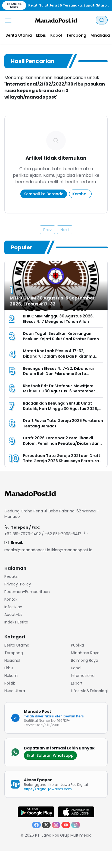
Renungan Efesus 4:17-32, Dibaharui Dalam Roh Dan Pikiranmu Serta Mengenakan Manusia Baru (58, 374)
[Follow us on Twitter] (46, 825)
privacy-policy (17, 584)
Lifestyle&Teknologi (89, 691)
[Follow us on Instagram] (56, 825)
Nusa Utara (14, 691)
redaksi (11, 576)
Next (64, 229)
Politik (9, 683)
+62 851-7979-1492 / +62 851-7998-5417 (42, 534)
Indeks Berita (16, 622)
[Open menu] (8, 20)
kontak (10, 599)
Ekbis (8, 668)
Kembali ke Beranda (44, 194)
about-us (13, 614)
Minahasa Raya (85, 652)
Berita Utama (16, 645)
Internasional (83, 675)
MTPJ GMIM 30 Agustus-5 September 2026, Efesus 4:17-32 (52, 301)
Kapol (76, 668)
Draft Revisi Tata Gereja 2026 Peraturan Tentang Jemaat (63, 423)
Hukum (11, 675)
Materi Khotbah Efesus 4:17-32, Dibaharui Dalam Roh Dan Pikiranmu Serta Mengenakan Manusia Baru (59, 356)
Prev (47, 229)
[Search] (102, 20)
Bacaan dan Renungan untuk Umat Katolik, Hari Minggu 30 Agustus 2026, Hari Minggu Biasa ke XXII (60, 409)
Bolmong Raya (84, 660)
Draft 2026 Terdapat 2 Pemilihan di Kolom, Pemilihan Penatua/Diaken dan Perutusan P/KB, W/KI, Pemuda (61, 443)
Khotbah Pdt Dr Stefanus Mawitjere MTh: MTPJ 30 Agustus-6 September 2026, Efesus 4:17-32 (59, 391)
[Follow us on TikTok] (75, 825)
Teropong (13, 652)
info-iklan (13, 607)
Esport (77, 683)
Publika (77, 645)
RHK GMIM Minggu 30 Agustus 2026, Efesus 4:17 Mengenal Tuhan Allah (58, 318)
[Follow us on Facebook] (36, 825)
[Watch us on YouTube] (65, 825)
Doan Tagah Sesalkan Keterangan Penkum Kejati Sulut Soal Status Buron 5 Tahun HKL (62, 339)
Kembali (80, 194)
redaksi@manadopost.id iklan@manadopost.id (48, 550)
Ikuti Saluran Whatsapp (50, 755)
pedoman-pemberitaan (27, 591)
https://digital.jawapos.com (48, 789)
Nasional (12, 660)
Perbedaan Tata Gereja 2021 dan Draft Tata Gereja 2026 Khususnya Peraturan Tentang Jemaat (62, 461)
